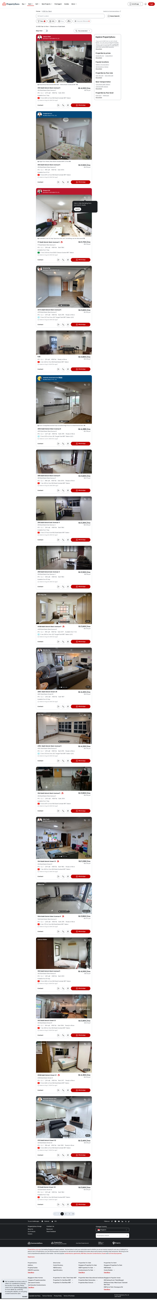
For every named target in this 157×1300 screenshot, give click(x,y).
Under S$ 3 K (109, 56)
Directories (56, 1263)
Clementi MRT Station (102, 86)
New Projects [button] (46, 4)
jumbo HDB (105, 47)
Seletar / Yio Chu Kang (102, 64)
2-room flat (99, 45)
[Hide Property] (84, 43)
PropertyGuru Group (34, 1226)
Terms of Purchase (69, 1296)
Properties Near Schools (85, 1282)
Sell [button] (36, 4)
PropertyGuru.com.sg (34, 1249)
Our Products (31, 1231)
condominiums (68, 1253)
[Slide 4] (63, 80)
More (73, 4)
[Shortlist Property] (88, 43)
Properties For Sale (84, 1263)
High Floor (98, 95)
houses (104, 1253)
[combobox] (71, 16)
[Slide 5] (65, 80)
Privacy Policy (23, 1287)
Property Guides (33, 1267)
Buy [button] (23, 4)
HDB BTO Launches (33, 1270)
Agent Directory (57, 1270)
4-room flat (113, 45)
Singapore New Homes (35, 1278)
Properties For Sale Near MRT (62, 1280)
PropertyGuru (32, 1263)
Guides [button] (66, 4)
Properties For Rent (110, 1263)
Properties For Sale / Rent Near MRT (65, 1278)
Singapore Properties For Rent (113, 1265)
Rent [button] (29, 4)
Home (38, 11)
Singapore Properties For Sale (87, 1265)
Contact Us (50, 1226)
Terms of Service (47, 1296)
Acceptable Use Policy (34, 1296)
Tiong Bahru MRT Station (103, 84)
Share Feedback (51, 1231)
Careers (30, 1234)
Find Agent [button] (58, 4)
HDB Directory (57, 1267)
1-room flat (115, 44)
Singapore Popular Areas (112, 1278)
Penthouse (106, 95)
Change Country (101, 1226)
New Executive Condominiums (37, 1285)
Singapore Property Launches (37, 1280)
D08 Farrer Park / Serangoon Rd (113, 1287)
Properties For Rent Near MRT (62, 1282)
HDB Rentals (107, 1267)
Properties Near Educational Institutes (91, 1278)
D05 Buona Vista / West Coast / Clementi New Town (115, 1283)
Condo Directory (58, 1265)
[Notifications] (145, 4)
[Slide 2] (60, 80)
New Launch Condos (34, 1282)
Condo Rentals (108, 1270)
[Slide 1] (59, 157)
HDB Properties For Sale (85, 1267)
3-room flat (106, 45)
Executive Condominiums (94, 1253)
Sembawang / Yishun (102, 67)
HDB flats (83, 1253)
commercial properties (115, 1253)
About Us (30, 1229)
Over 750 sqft (99, 75)
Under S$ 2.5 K (100, 56)
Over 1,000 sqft (109, 75)
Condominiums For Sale (85, 1270)
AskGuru (30, 1265)
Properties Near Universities (86, 1280)
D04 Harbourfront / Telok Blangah (114, 1280)
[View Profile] (48, 37)
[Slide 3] (62, 157)
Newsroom (50, 1229)
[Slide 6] (67, 80)
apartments (77, 1253)
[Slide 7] (69, 157)
